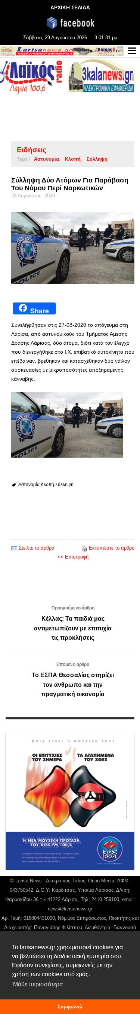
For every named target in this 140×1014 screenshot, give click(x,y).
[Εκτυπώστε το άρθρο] (84, 548)
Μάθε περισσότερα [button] (38, 984)
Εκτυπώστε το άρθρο (111, 548)
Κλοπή (73, 159)
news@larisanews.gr (70, 909)
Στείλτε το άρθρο (36, 548)
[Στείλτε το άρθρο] (14, 548)
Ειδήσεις (31, 150)
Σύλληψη (97, 159)
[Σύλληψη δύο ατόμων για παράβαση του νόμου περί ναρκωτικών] (72, 248)
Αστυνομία (46, 159)
